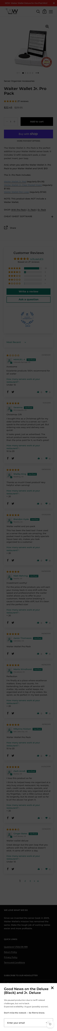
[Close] (52, 988)
